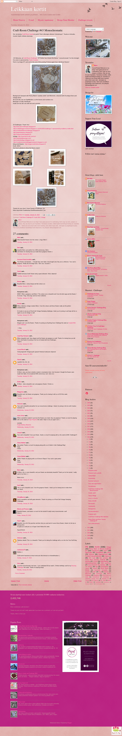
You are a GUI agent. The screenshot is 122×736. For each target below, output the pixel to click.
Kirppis (91, 582)
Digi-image (88, 552)
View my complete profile (92, 87)
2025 (88, 405)
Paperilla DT (105, 578)
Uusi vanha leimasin (94, 523)
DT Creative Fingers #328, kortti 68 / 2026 (101, 180)
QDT (93, 583)
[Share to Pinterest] (54, 215)
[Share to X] (51, 215)
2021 (88, 416)
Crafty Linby (90, 215)
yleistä (109, 552)
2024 (88, 408)
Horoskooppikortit (99, 583)
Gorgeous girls (92, 514)
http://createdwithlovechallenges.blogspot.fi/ (26, 130)
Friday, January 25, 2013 (24, 515)
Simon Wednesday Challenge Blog (97, 334)
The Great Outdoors (101, 204)
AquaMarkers (106, 582)
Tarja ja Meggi (92, 495)
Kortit (97, 547)
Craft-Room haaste (28, 34)
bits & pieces (91, 251)
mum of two (20, 415)
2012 (88, 527)
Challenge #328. (91, 321)
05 (89, 457)
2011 (88, 530)
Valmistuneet (21, 711)
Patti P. (19, 521)
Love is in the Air (93, 498)
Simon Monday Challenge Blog (96, 348)
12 (89, 439)
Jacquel (19, 432)
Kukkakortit (95, 550)
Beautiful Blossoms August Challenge (101, 258)
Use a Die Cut (91, 309)
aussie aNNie (91, 239)
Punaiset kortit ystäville (94, 473)
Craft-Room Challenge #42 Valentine (98, 516)
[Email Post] (43, 215)
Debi (18, 247)
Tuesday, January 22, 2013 (24, 242)
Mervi (95, 65)
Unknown (20, 403)
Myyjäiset (96, 575)
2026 (88, 403)
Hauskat (91, 554)
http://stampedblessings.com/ (22, 138)
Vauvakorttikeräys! (93, 511)
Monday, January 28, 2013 (24, 570)
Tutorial (87, 580)
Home (46, 581)
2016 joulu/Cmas (106, 563)
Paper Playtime (33, 419)
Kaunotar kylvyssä (93, 481)
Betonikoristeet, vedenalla (25, 635)
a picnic (98, 240)
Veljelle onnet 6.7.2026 (102, 275)
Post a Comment (20, 573)
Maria (18, 470)
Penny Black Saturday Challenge (95, 559)
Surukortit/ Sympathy (100, 570)
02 (89, 465)
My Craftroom (94, 580)
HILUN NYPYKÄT (92, 274)
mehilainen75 (21, 549)
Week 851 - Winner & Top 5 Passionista (97, 343)
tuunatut (87, 572)
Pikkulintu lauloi (92, 470)
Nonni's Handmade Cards (94, 256)
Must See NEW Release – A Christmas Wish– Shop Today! (97, 270)
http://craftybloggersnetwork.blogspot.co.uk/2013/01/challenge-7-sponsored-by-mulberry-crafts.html (43, 128)
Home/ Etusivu (19, 20)
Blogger (69, 723)
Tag (100, 572)
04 (89, 460)
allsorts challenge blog (94, 314)
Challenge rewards (85, 20)
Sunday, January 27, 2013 (24, 558)
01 (89, 468)
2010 (88, 533)
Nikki (18, 237)
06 (89, 455)
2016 (88, 429)
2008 (88, 538)
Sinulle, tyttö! (92, 493)
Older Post (77, 581)
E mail (31, 20)
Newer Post (15, 581)
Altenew (106, 572)
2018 (88, 424)
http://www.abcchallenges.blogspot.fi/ (24, 126)
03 (89, 463)
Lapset (87, 568)
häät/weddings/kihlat (91, 563)
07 (89, 452)
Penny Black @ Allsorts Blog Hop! (27, 626)
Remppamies (92, 509)
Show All (109, 285)
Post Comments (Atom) (25, 585)
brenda (19, 303)
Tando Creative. (34, 60)
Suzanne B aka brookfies (24, 259)
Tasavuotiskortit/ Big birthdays (96, 565)
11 (89, 442)
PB (86, 547)
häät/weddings (104, 561)
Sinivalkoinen (92, 486)
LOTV (105, 550)
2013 (88, 437)
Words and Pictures (23, 509)
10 (89, 444)
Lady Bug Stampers (23, 336)
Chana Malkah (21, 442)
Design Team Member (65, 20)
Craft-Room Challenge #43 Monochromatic (95, 489)
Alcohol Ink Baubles (92, 252)
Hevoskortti (91, 503)
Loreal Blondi (21, 349)
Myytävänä (87, 583)
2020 (88, 418)
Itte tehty (89, 178)
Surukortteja (91, 478)
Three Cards (21, 702)
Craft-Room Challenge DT (27, 217)
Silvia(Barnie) (21, 497)
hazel (18, 485)
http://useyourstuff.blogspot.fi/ (22, 134)
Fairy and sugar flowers (94, 483)
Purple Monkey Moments (24, 425)
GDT (94, 572)
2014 (88, 434)
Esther (19, 381)
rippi (96, 566)
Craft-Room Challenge (30, 58)
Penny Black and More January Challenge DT (97, 520)
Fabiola (19, 359)
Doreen (19, 281)
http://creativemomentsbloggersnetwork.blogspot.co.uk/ (30, 142)
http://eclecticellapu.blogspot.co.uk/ (23, 140)
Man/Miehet (99, 552)
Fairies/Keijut (95, 577)
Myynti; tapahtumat (45, 20)
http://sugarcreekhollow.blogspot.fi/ (35, 144)
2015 (88, 431)
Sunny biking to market (24, 654)
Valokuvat (108, 556)
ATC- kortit (92, 558)
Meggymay (20, 392)
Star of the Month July (92, 357)
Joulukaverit (91, 506)
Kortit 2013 (37, 217)
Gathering (21, 645)
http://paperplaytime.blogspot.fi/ (22, 132)
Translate (98, 31)
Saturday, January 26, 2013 (24, 532)
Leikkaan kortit (28, 9)
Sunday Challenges (92, 303)
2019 (88, 421)
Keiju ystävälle (92, 501)
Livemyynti (99, 573)
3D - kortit (103, 580)
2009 (88, 535)
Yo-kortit (95, 561)
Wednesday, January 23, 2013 (25, 410)
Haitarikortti (21, 664)
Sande (19, 271)
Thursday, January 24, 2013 (25, 480)
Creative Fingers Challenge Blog (96, 320)
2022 (88, 413)
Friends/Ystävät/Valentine (93, 556)
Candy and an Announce (25, 692)
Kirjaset (95, 568)
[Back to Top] (116, 730)
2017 (88, 426)
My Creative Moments (93, 203)
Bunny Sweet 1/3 (23, 683)
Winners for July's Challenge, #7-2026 (97, 329)
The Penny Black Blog (93, 268)
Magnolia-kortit (103, 554)
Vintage (43, 217)
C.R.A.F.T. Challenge (93, 355)
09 (89, 447)
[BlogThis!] (49, 215)
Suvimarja (98, 582)
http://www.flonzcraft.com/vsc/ (27, 136)
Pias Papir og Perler (93, 227)
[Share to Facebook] (53, 215)
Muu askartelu (104, 558)
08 (89, 450)
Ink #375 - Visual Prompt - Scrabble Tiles (102, 229)
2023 (88, 410)
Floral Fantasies (92, 190)
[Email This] (47, 215)
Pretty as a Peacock (101, 216)
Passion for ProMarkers (94, 341)
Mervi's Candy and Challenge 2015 (27, 673)
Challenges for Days (93, 293)
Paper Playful (91, 301)
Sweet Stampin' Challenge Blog (96, 307)
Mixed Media (104, 568)
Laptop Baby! (92, 475)
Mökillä (87, 570)
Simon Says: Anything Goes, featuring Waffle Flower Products (97, 336)
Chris (18, 563)
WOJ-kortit (88, 573)
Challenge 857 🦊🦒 (92, 315)
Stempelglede (104, 566)
